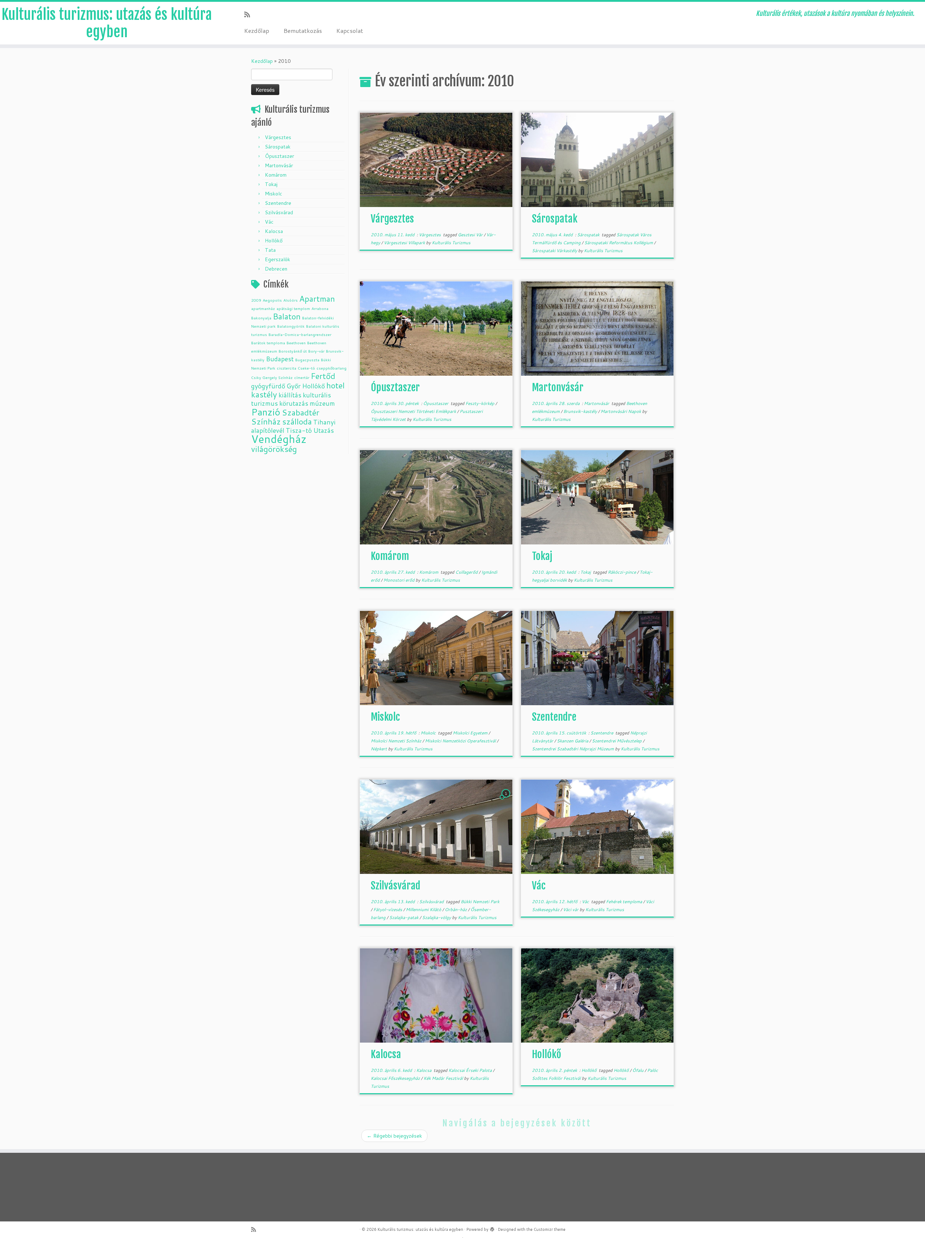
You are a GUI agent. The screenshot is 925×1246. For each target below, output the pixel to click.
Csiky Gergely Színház (272, 377)
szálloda (297, 421)
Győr (294, 386)
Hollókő (274, 240)
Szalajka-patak (404, 917)
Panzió (265, 411)
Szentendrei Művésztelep (617, 741)
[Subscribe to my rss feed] (249, 14)
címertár (301, 377)
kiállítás (290, 395)
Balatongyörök (291, 326)
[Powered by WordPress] (492, 1227)
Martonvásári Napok (621, 411)
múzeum (322, 403)
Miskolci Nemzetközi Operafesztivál (461, 741)
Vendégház (278, 438)
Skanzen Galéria (573, 741)
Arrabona (319, 308)
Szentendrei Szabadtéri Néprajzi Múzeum (573, 749)
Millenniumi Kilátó (424, 909)
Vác (269, 221)
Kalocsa (274, 231)
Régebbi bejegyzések (394, 1135)
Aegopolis (272, 300)
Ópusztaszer (279, 156)
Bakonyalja (261, 317)
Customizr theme (549, 1229)
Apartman (317, 298)
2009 (256, 300)
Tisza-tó (299, 430)
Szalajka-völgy (437, 917)
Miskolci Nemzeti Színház (396, 741)
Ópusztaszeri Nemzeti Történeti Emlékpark (414, 411)
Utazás (323, 430)
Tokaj (271, 184)
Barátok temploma (268, 342)
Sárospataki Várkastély (555, 250)
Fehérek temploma (624, 901)
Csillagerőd (467, 572)
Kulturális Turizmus (451, 243)
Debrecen (276, 268)
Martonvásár (279, 165)
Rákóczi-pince (622, 572)
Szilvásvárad (279, 212)
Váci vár (571, 909)
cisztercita (286, 368)
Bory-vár (316, 351)
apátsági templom (293, 308)
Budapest (280, 358)
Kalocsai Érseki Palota (470, 1070)
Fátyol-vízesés (388, 909)
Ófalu (638, 1070)
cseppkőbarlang (332, 368)
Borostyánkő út (293, 351)
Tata (270, 250)
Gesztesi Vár (471, 235)
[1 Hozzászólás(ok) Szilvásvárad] (506, 800)
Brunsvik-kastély (580, 411)
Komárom (276, 174)
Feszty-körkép (480, 403)
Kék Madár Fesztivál (443, 1078)
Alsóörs (290, 300)
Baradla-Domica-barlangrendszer (299, 334)
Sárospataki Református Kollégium (619, 243)
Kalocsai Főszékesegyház (396, 1078)
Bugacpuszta (307, 359)
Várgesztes (278, 137)
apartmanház (263, 308)
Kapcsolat (349, 30)
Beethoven (296, 342)
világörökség (274, 448)
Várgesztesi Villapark (405, 243)
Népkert (379, 749)
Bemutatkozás (303, 30)
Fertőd (323, 375)
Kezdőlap (256, 30)
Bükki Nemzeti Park (480, 901)
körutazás (293, 403)
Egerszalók (277, 259)
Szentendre (278, 203)
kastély (264, 394)
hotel (335, 385)
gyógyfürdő (268, 386)
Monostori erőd (399, 580)
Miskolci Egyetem (471, 733)
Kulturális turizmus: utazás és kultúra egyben (106, 23)
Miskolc (273, 193)
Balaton (287, 316)
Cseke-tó (306, 368)
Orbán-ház (456, 909)
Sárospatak (278, 146)
